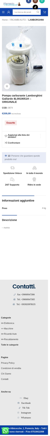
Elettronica (7, 323)
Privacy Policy (8, 363)
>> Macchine (7, 328)
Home (5, 20)
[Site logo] (12, 4)
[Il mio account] (8, 12)
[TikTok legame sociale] (35, 7)
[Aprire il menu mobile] (3, 12)
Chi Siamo (6, 374)
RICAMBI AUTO (18, 20)
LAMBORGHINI (36, 20)
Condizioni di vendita (11, 368)
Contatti (4, 379)
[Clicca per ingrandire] (7, 86)
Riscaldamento (9, 339)
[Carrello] (44, 12)
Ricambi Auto (9, 334)
